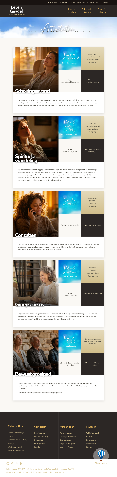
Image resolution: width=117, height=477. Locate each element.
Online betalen (91, 440)
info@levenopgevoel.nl (15, 447)
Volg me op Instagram (67, 443)
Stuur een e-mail (65, 440)
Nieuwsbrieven (91, 443)
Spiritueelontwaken (86, 10)
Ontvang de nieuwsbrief (68, 436)
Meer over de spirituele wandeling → (93, 150)
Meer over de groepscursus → (93, 294)
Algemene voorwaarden (14, 472)
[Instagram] (7, 464)
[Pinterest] (21, 464)
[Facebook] (12, 464)
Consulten (37, 447)
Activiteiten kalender (93, 433)
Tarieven (89, 436)
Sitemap (89, 447)
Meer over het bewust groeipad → (92, 364)
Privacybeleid (29, 472)
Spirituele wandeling (41, 436)
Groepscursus (38, 440)
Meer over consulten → (93, 225)
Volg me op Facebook (67, 447)
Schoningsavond (39, 433)
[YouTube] (16, 464)
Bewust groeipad (39, 443)
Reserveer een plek (66, 433)
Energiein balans (72, 10)
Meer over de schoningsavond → (92, 81)
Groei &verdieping (101, 10)
